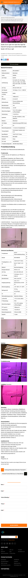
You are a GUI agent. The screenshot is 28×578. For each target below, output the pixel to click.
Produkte (7, 17)
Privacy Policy (12, 553)
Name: (2, 484)
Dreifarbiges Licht (17, 565)
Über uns (11, 549)
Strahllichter (16, 559)
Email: (2, 491)
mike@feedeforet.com (14, 576)
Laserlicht (16, 561)
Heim (3, 17)
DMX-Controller (4, 563)
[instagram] (12, 543)
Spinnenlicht (11, 17)
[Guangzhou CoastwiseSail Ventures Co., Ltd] (7, 532)
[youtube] (10, 543)
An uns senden (14, 64)
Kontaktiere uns (21, 551)
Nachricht (3, 551)
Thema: (3, 503)
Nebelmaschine (17, 563)
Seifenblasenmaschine (5, 565)
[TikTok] (15, 543)
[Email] (16, 537)
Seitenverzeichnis (4, 553)
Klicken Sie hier (12, 539)
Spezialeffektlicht (4, 561)
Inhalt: (2, 510)
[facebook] (2, 543)
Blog (10, 551)
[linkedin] (5, 543)
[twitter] (7, 543)
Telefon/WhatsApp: (5, 497)
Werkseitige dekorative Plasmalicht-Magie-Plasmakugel (17, 470)
